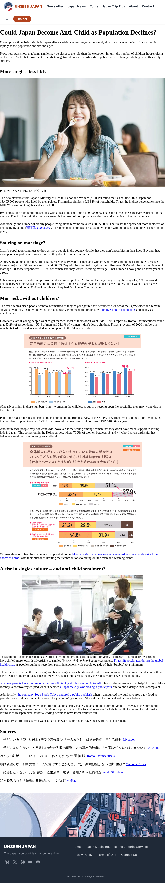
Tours (94, 6)
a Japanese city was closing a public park (86, 687)
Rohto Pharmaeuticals (101, 756)
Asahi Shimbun (113, 772)
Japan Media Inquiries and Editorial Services (117, 847)
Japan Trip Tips (113, 6)
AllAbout (154, 747)
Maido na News (136, 764)
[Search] (7, 19)
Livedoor (129, 739)
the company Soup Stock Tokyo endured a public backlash (54, 694)
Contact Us (129, 855)
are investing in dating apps (118, 309)
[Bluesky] (7, 862)
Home (76, 847)
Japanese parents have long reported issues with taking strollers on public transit (50, 683)
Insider (22, 19)
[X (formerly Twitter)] (15, 862)
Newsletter (55, 6)
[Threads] (22, 862)
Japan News (77, 6)
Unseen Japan (20, 846)
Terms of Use (106, 855)
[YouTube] (30, 862)
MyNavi (72, 780)
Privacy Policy (82, 855)
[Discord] (38, 862)
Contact (148, 6)
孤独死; (38, 227)
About (133, 6)
